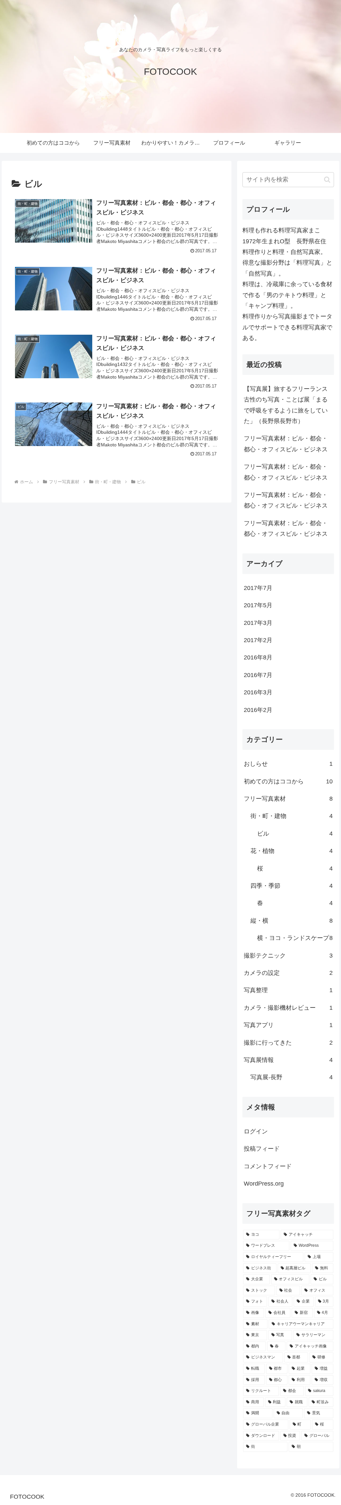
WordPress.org (264, 1183)
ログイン (256, 1131)
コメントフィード (268, 1166)
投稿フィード (262, 1148)
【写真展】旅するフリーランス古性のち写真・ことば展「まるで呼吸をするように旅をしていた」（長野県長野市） (286, 405)
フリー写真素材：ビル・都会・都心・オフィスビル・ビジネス (286, 443)
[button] (327, 179)
